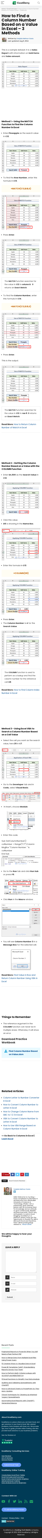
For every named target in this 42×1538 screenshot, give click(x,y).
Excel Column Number (17, 1181)
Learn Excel (7, 1138)
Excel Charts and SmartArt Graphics (15, 1479)
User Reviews (6, 1456)
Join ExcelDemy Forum (15, 1510)
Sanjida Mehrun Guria (25, 38)
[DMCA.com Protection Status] (8, 1521)
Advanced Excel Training (11, 1481)
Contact (31, 1502)
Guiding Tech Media (23, 1530)
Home (3, 9)
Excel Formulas (12, 9)
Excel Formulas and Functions (13, 1477)
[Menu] (2, 3)
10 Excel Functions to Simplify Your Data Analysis (21, 1379)
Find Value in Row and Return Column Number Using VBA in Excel (19, 978)
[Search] (38, 3)
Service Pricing (7, 1460)
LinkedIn (20, 1502)
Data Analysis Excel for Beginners (14, 1483)
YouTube (3, 1502)
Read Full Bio (27, 1224)
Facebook (9, 1502)
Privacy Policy (14, 1518)
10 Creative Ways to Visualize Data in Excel (18, 1363)
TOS (22, 1518)
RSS (25, 1502)
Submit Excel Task (11, 1465)
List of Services (7, 1458)
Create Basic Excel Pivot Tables (13, 1475)
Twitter (14, 1502)
